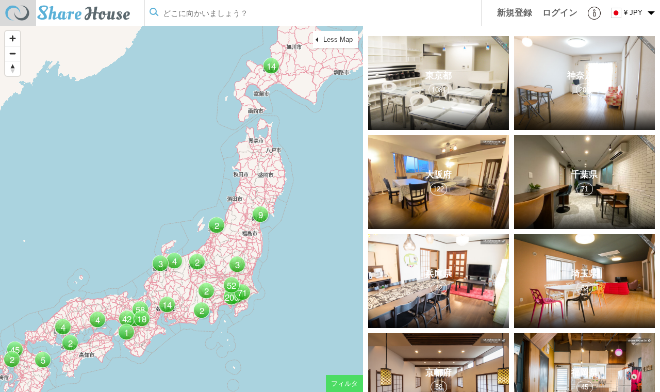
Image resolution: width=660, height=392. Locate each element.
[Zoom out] (12, 53)
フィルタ (344, 383)
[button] (241, 296)
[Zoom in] (12, 38)
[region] (181, 209)
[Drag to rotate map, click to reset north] (12, 68)
